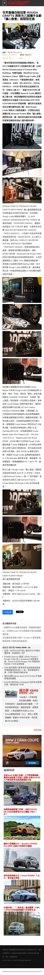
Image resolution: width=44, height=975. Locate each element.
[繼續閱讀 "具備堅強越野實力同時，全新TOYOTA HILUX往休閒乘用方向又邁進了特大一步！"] (22, 828)
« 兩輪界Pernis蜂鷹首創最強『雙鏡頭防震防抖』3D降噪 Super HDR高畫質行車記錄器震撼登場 (21, 631)
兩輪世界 (28, 55)
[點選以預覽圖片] (20, 35)
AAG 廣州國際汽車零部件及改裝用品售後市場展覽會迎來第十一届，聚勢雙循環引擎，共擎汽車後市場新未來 (22, 670)
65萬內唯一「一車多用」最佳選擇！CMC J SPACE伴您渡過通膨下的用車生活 (22, 908)
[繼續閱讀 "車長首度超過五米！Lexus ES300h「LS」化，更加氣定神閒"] (22, 892)
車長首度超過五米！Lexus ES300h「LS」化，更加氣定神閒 (22, 876)
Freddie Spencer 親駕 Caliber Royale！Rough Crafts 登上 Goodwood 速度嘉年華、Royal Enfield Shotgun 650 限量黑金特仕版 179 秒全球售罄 (22, 660)
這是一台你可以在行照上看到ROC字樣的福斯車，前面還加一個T (22, 651)
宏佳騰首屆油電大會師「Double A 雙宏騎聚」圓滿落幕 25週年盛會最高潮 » (21, 639)
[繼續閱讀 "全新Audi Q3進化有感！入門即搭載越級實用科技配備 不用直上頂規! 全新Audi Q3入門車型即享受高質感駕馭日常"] (22, 794)
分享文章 (7, 612)
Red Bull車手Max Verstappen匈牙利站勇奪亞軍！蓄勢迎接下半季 (23, 683)
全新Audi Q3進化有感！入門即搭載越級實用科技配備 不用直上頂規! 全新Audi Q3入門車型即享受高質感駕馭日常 (22, 777)
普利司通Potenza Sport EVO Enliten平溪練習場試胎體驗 (22, 677)
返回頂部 (38, 729)
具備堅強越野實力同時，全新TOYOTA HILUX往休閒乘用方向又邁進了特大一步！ (20, 811)
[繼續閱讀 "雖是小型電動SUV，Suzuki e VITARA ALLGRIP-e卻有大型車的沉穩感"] (22, 860)
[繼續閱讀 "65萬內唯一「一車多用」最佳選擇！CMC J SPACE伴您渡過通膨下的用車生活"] (22, 924)
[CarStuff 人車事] (19, 1)
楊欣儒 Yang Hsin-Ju (15, 52)
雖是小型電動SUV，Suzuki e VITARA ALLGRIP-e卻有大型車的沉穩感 (20, 844)
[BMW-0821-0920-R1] (22, 750)
